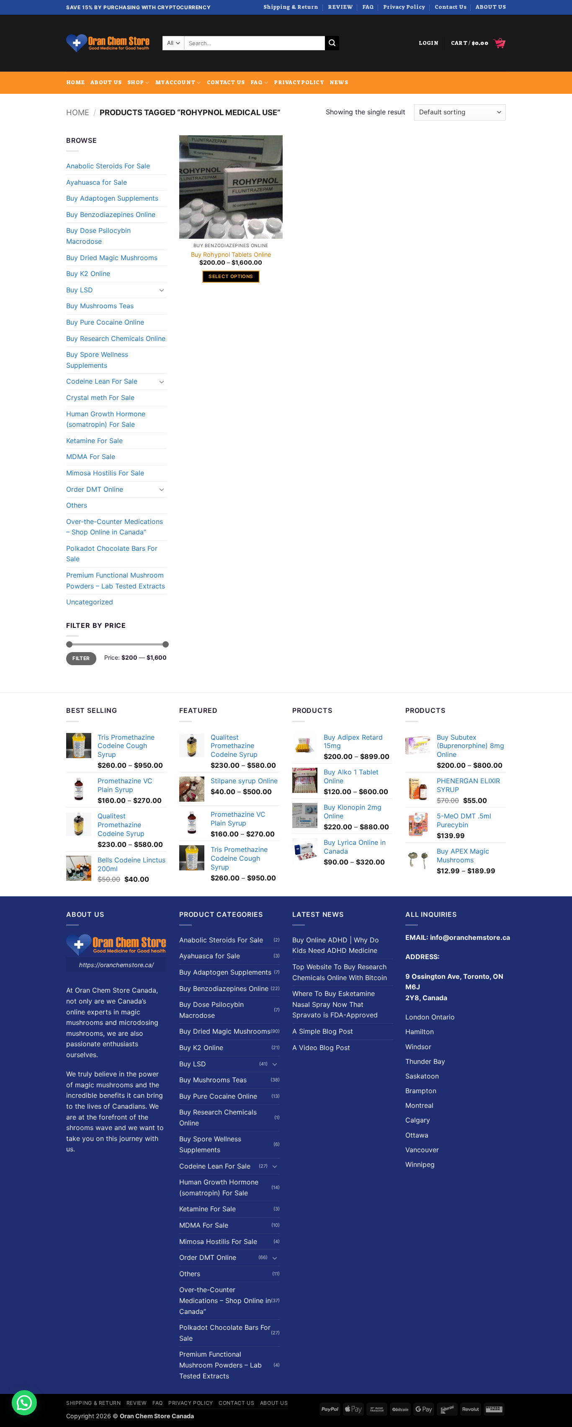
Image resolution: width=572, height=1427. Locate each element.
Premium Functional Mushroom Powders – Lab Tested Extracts (115, 580)
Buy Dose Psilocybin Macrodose (98, 235)
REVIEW (340, 6)
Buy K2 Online (88, 273)
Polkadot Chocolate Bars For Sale (111, 553)
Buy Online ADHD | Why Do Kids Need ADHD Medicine (335, 945)
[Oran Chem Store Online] (108, 43)
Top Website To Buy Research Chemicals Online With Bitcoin (339, 972)
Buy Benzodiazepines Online (110, 214)
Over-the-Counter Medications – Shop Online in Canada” (114, 527)
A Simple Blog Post (322, 1031)
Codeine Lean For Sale (101, 381)
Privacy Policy (404, 6)
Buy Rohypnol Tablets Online (231, 254)
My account (175, 82)
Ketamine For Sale (94, 440)
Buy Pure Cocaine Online (105, 322)
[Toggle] (162, 290)
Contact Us (450, 6)
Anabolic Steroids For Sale (108, 166)
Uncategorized (89, 602)
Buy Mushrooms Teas (100, 306)
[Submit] (332, 43)
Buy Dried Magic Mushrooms (111, 257)
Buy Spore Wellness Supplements (97, 359)
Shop (135, 82)
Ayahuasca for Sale (96, 182)
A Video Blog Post (321, 1047)
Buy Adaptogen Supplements (112, 198)
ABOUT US (491, 6)
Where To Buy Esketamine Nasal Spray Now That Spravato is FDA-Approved (335, 1004)
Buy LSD (79, 290)
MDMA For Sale (90, 456)
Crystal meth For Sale (100, 397)
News (339, 82)
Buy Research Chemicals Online (115, 338)
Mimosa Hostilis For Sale (105, 473)
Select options (231, 276)
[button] (428, 43)
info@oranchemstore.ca (470, 937)
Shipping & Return (290, 6)
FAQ (368, 6)
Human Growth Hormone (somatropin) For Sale (105, 419)
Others (76, 505)
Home (77, 112)
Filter (81, 658)
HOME (75, 82)
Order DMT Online (94, 489)
